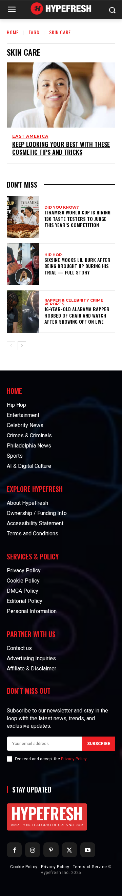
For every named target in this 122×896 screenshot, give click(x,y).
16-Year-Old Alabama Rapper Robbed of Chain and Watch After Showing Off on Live (76, 315)
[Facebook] (14, 849)
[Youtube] (87, 849)
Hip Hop (53, 255)
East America (30, 136)
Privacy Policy (73, 759)
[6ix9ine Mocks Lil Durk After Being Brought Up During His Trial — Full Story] (23, 264)
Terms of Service (90, 866)
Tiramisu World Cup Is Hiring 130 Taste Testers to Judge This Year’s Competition (77, 218)
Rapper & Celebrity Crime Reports (73, 302)
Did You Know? (61, 207)
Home (13, 32)
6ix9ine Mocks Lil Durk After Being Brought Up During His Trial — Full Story (77, 265)
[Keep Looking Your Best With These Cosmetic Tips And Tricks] (61, 95)
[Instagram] (32, 849)
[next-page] (22, 345)
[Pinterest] (50, 849)
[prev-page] (11, 345)
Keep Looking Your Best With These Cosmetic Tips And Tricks (61, 148)
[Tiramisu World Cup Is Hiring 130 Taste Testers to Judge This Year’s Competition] (23, 217)
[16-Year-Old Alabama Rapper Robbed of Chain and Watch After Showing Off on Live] (23, 311)
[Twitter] (69, 849)
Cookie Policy (24, 866)
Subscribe (98, 743)
